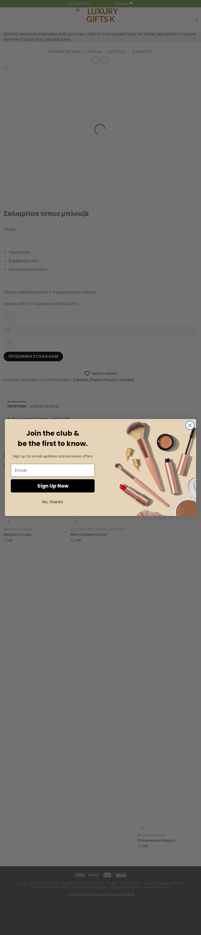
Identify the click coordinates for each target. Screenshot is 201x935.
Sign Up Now (52, 485)
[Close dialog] (190, 425)
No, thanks (52, 502)
